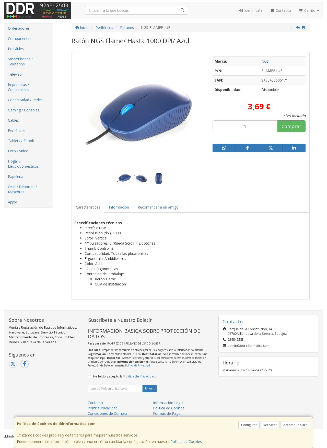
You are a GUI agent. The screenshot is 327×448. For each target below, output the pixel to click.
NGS (265, 61)
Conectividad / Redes (25, 99)
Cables (13, 120)
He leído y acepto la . (124, 376)
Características (88, 207)
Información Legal (168, 402)
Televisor (15, 74)
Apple (12, 202)
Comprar (291, 126)
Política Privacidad (103, 408)
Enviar (149, 388)
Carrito (310, 10)
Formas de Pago (167, 413)
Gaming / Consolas (23, 110)
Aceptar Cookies (295, 425)
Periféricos (17, 130)
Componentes (19, 38)
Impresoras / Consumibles (18, 87)
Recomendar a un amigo (158, 207)
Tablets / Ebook (21, 140)
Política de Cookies (186, 441)
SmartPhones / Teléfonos (20, 61)
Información (119, 207)
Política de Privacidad (137, 365)
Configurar (249, 425)
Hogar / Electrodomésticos (23, 164)
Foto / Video (18, 150)
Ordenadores (19, 28)
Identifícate (253, 10)
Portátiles (16, 48)
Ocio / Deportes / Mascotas (22, 189)
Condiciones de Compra (107, 413)
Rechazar (270, 425)
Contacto (283, 10)
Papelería (15, 176)
